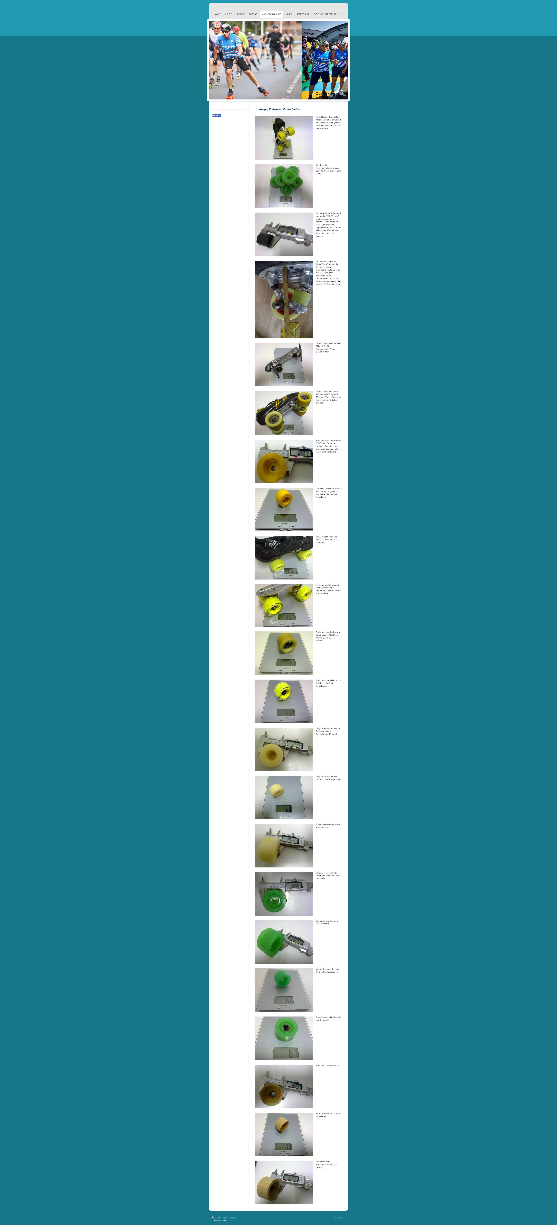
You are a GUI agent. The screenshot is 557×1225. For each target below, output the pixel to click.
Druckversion (221, 1218)
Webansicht (339, 1218)
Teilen (217, 116)
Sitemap (232, 1218)
